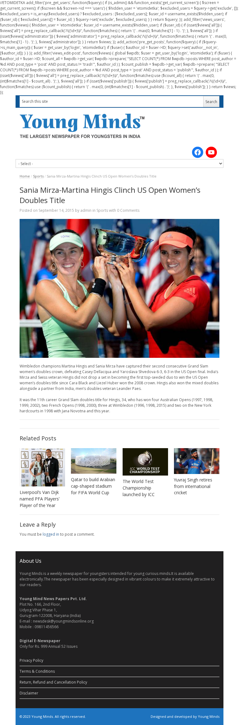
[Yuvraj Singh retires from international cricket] (196, 461)
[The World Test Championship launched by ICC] (145, 462)
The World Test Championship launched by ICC (139, 487)
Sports (38, 176)
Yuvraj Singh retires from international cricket (193, 486)
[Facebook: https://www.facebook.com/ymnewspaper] (197, 152)
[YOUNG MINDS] (119, 125)
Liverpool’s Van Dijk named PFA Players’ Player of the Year (39, 498)
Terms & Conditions (37, 671)
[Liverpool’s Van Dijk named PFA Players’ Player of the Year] (42, 467)
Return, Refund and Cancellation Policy (53, 682)
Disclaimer (29, 693)
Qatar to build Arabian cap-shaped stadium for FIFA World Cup (93, 485)
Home (25, 176)
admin (85, 210)
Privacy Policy (31, 660)
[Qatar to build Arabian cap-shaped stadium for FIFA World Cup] (93, 460)
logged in (51, 534)
